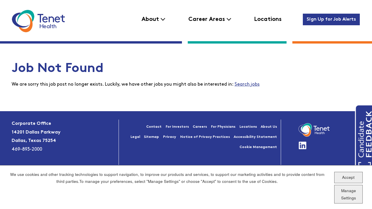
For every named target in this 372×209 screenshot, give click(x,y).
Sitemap (151, 137)
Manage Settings (348, 194)
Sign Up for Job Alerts (331, 19)
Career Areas (206, 19)
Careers (200, 127)
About (150, 19)
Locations (268, 19)
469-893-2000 (27, 149)
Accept (348, 177)
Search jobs (247, 84)
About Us (269, 127)
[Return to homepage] (38, 21)
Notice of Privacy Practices (205, 137)
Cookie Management (258, 147)
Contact (154, 127)
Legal (135, 137)
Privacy (169, 137)
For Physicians (223, 127)
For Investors (177, 127)
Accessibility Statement (255, 137)
